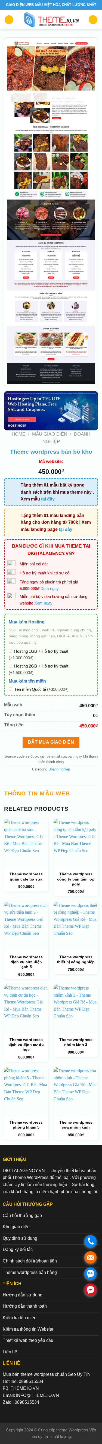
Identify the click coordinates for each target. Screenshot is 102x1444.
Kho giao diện (16, 1226)
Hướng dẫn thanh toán (25, 1306)
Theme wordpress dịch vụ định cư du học (26, 1044)
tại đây (48, 499)
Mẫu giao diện (49, 434)
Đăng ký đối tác (18, 1249)
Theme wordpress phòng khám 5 (26, 1124)
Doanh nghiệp (59, 769)
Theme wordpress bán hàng (30, 1272)
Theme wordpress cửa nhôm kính (75, 1124)
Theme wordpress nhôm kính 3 (75, 1042)
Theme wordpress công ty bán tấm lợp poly (76, 879)
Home (18, 434)
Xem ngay (50, 588)
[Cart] (93, 19)
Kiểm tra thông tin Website (28, 1329)
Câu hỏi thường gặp (22, 1215)
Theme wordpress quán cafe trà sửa (26, 876)
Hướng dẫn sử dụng (22, 1295)
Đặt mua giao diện (51, 742)
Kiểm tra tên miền (19, 1317)
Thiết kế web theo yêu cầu (28, 1340)
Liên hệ (10, 1352)
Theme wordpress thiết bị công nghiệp (76, 959)
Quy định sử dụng (20, 1238)
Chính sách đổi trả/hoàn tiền (30, 1261)
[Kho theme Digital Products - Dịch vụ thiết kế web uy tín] (51, 19)
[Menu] (9, 19)
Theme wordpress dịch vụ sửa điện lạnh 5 (26, 962)
